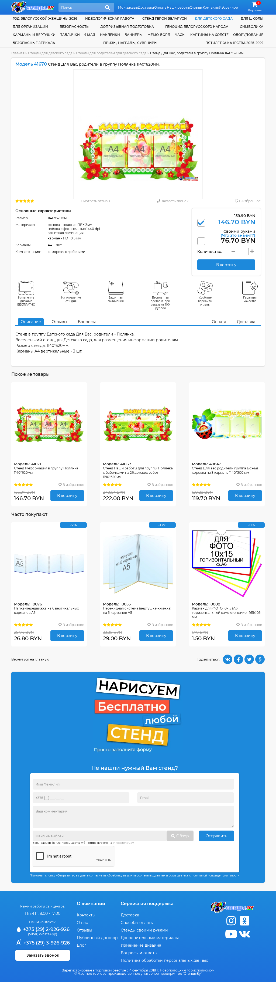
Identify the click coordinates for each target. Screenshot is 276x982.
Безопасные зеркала (34, 43)
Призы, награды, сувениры (130, 43)
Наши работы (178, 7)
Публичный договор (97, 937)
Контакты (211, 7)
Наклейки (110, 35)
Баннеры (134, 35)
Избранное (228, 7)
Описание (31, 321)
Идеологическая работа (109, 18)
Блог (81, 945)
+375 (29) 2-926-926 (46, 929)
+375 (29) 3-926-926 (46, 943)
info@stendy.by (123, 842)
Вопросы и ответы (139, 952)
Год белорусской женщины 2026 (45, 18)
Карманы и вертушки (34, 35)
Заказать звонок (174, 201)
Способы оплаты (137, 922)
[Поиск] (107, 8)
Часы (180, 35)
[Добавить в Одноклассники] (260, 659)
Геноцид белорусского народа (196, 27)
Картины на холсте (209, 35)
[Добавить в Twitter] (249, 659)
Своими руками (238, 233)
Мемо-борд (158, 35)
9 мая (89, 35)
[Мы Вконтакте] (244, 934)
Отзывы (196, 7)
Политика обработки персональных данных (164, 960)
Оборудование (248, 35)
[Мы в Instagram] (231, 920)
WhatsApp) (48, 934)
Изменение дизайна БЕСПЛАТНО (26, 301)
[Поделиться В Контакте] (227, 659)
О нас (82, 922)
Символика (251, 27)
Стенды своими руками (144, 930)
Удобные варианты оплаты (205, 301)
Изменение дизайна (141, 945)
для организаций (30, 27)
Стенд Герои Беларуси (164, 18)
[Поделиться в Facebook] (238, 659)
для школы (252, 18)
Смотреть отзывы (95, 201)
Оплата (160, 7)
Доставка (146, 7)
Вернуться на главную (30, 659)
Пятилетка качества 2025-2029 (234, 43)
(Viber (32, 934)
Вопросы (87, 321)
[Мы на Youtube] (231, 934)
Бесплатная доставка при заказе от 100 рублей (160, 303)
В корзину (67, 495)
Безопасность (74, 27)
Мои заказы (128, 7)
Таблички (70, 35)
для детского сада (214, 18)
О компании (91, 903)
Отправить (216, 836)
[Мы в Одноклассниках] (244, 920)
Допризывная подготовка (127, 27)
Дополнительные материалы (150, 937)
